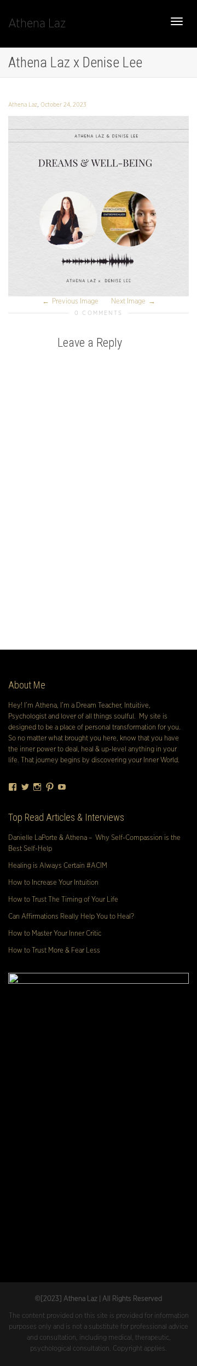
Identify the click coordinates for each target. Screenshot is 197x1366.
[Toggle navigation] (177, 21)
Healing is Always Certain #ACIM (57, 865)
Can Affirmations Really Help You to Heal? (71, 916)
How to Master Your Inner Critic (54, 933)
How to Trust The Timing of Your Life (63, 899)
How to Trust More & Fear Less (54, 950)
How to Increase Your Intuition (53, 882)
